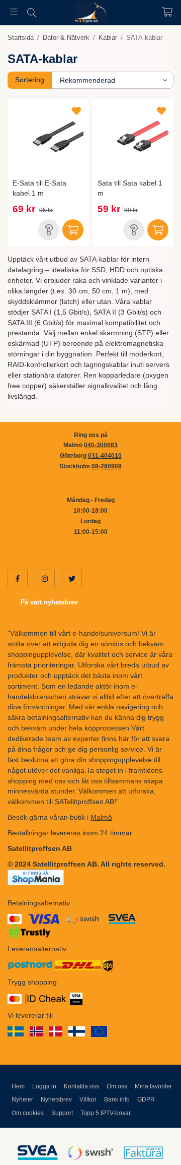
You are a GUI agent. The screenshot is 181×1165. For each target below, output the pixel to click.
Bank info (117, 1099)
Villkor (88, 1099)
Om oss (117, 1086)
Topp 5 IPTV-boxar (105, 1113)
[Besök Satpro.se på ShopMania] (36, 877)
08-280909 (107, 466)
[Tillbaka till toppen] (152, 1143)
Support (62, 1113)
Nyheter (22, 1099)
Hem (18, 1086)
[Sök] (31, 12)
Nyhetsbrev (56, 1099)
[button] (48, 229)
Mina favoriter (153, 1086)
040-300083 (101, 445)
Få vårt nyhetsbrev (49, 602)
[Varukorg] (167, 12)
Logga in (44, 1086)
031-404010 (105, 455)
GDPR (146, 1099)
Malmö (101, 817)
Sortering (29, 80)
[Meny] (14, 12)
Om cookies (28, 1113)
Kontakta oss (81, 1086)
